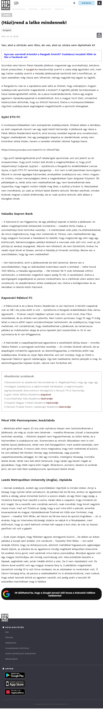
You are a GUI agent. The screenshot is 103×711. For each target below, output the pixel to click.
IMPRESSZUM (10, 643)
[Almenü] (16, 3)
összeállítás (19, 9)
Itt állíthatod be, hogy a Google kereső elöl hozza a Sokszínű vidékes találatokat (54, 594)
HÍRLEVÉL (9, 637)
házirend (47, 9)
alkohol (60, 9)
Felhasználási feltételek (17, 648)
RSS (7, 632)
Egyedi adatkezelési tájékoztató (20, 654)
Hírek (6, 15)
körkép (34, 9)
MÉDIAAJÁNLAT (11, 659)
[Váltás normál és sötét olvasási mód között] (74, 3)
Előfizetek (86, 3)
